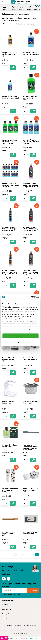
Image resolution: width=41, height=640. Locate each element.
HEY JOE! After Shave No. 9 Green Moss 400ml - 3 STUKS (9, 141)
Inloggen (21, 9)
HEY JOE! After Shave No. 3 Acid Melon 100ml (10, 97)
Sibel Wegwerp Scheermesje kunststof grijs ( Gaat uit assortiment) (30, 447)
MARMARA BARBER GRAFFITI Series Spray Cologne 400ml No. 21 (30, 185)
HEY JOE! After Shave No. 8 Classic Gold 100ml (9, 54)
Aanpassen (19, 342)
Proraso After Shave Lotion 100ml (9, 446)
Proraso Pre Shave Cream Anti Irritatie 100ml (30, 359)
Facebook (4, 579)
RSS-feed (26, 625)
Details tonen (30, 330)
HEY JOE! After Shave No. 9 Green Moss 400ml (30, 97)
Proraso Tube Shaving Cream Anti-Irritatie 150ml (10, 490)
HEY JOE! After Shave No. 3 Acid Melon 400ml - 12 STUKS (10, 185)
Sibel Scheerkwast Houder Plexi (8, 402)
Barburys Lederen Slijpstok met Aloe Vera (8, 533)
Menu (4, 9)
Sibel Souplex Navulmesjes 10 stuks (30, 533)
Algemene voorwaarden (13, 625)
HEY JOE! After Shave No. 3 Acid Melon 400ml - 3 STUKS (31, 141)
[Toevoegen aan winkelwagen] (13, 67)
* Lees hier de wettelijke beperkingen (12, 594)
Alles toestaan (20, 336)
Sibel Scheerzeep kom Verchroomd (31, 402)
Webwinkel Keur (33, 638)
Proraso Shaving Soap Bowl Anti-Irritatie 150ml (30, 490)
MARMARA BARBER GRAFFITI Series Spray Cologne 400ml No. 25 (30, 272)
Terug (2, 2)
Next (37, 554)
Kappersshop (22, 633)
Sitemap (33, 625)
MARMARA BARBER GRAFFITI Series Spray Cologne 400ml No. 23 (30, 228)
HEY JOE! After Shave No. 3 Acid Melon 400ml (31, 53)
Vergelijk (5, 63)
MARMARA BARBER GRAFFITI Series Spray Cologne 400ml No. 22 (9, 228)
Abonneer (33, 591)
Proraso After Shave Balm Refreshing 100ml (9, 359)
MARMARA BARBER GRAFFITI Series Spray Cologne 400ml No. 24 (9, 272)
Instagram (8, 579)
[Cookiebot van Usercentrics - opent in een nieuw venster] (30, 297)
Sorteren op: (20, 24)
